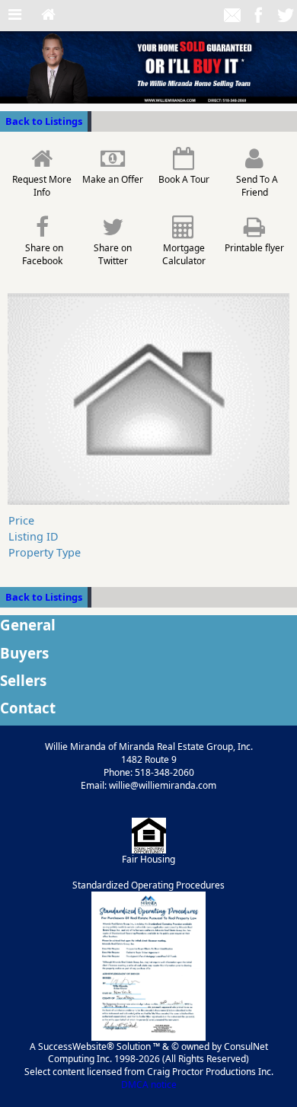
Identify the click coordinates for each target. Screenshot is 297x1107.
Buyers (24, 652)
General (28, 624)
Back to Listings (43, 121)
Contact (28, 707)
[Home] (48, 15)
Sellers (23, 680)
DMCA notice (149, 1084)
